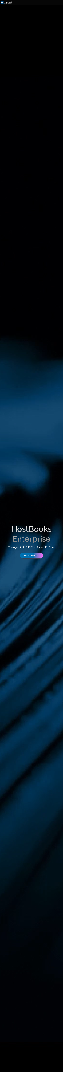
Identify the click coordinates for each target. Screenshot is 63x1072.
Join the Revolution (31, 555)
